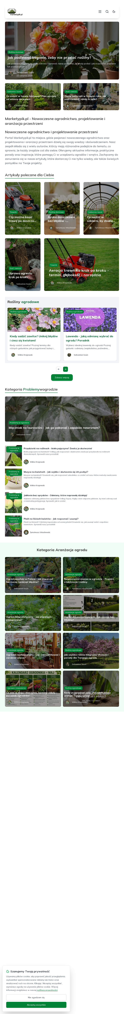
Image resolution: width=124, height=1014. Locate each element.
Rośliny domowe (16, 52)
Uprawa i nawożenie (16, 688)
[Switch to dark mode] (114, 11)
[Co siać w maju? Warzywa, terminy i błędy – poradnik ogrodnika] (33, 689)
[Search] (107, 11)
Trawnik (13, 212)
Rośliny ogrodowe (18, 311)
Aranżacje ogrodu (15, 574)
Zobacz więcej (62, 377)
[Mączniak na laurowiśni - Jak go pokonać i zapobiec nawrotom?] (62, 419)
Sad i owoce (71, 91)
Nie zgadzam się (36, 997)
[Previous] (58, 369)
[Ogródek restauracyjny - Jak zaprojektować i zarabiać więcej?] (33, 651)
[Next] (65, 369)
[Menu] (100, 12)
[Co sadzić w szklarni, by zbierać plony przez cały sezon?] (101, 208)
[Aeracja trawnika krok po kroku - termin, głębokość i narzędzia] (81, 264)
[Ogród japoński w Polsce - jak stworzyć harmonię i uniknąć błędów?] (33, 575)
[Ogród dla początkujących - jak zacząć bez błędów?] (91, 613)
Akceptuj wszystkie (36, 1004)
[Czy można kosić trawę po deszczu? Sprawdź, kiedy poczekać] (23, 208)
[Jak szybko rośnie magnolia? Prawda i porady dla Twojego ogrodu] (91, 651)
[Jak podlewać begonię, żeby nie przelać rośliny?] (62, 51)
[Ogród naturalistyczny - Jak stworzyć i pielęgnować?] (33, 613)
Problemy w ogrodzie (19, 423)
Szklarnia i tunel (14, 91)
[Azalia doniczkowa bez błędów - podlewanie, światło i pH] (62, 208)
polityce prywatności (47, 990)
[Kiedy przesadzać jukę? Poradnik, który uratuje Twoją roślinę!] (91, 689)
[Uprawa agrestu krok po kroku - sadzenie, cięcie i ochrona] (23, 264)
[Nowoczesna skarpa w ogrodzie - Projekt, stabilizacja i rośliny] (91, 575)
